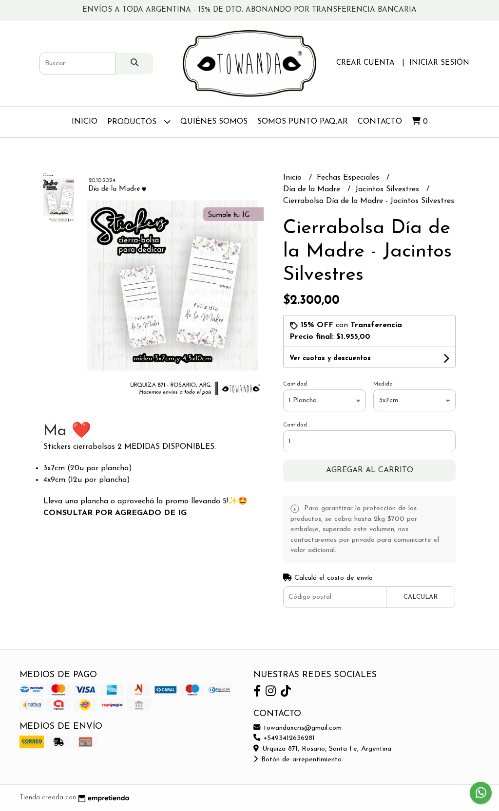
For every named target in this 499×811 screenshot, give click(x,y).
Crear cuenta (365, 63)
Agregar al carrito (369, 470)
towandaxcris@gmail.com (301, 728)
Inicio (84, 122)
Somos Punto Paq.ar (302, 122)
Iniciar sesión (439, 63)
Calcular (420, 597)
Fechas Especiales (349, 178)
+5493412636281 (288, 738)
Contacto (380, 122)
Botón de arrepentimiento (300, 759)
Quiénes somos (214, 122)
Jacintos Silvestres (388, 189)
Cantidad (295, 384)
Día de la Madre (313, 189)
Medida (383, 384)
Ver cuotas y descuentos (330, 358)
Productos (133, 122)
